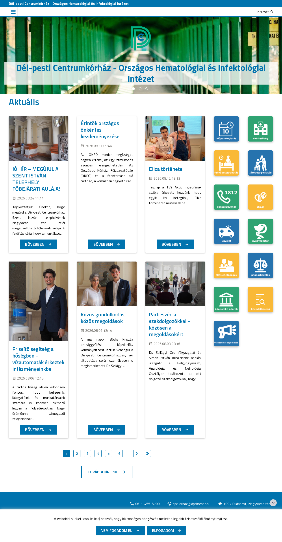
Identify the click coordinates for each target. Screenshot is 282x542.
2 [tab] (140, 88)
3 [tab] (146, 88)
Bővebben (35, 244)
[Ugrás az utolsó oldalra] (147, 453)
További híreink (102, 472)
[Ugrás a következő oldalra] (136, 453)
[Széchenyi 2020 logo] (273, 502)
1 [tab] (133, 88)
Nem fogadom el (116, 530)
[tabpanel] (141, 55)
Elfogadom (163, 530)
